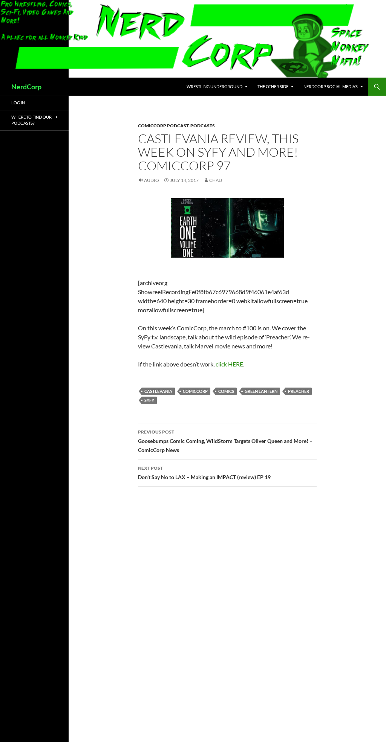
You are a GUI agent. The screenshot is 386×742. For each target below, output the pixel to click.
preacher (298, 391)
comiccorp (195, 391)
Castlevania (158, 391)
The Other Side (272, 86)
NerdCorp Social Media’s (330, 86)
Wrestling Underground (214, 86)
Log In (18, 102)
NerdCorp (26, 86)
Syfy (149, 400)
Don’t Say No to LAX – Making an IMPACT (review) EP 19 (204, 472)
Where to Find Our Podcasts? (31, 120)
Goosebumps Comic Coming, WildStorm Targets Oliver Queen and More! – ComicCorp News (225, 441)
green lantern (261, 391)
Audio (151, 180)
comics (226, 391)
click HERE (229, 364)
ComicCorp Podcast (163, 125)
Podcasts (202, 125)
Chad (215, 180)
